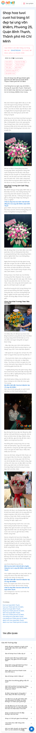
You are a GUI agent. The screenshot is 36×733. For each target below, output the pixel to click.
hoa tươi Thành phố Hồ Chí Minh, (13, 607)
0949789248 (16, 50)
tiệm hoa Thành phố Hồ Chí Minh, (13, 615)
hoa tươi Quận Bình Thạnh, (11, 605)
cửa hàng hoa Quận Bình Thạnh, (13, 616)
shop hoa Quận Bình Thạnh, (11, 609)
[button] (28, 3)
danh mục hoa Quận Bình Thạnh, (13, 620)
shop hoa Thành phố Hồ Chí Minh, (13, 611)
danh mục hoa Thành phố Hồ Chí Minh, (15, 622)
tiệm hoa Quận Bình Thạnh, (11, 613)
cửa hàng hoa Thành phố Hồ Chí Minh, (15, 618)
